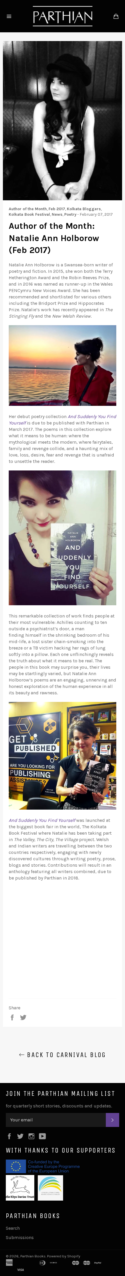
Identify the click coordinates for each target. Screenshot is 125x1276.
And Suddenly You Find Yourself (42, 820)
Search (13, 1228)
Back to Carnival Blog (65, 1055)
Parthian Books (33, 1256)
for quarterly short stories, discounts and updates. (59, 1106)
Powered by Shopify (63, 1256)
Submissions (20, 1237)
